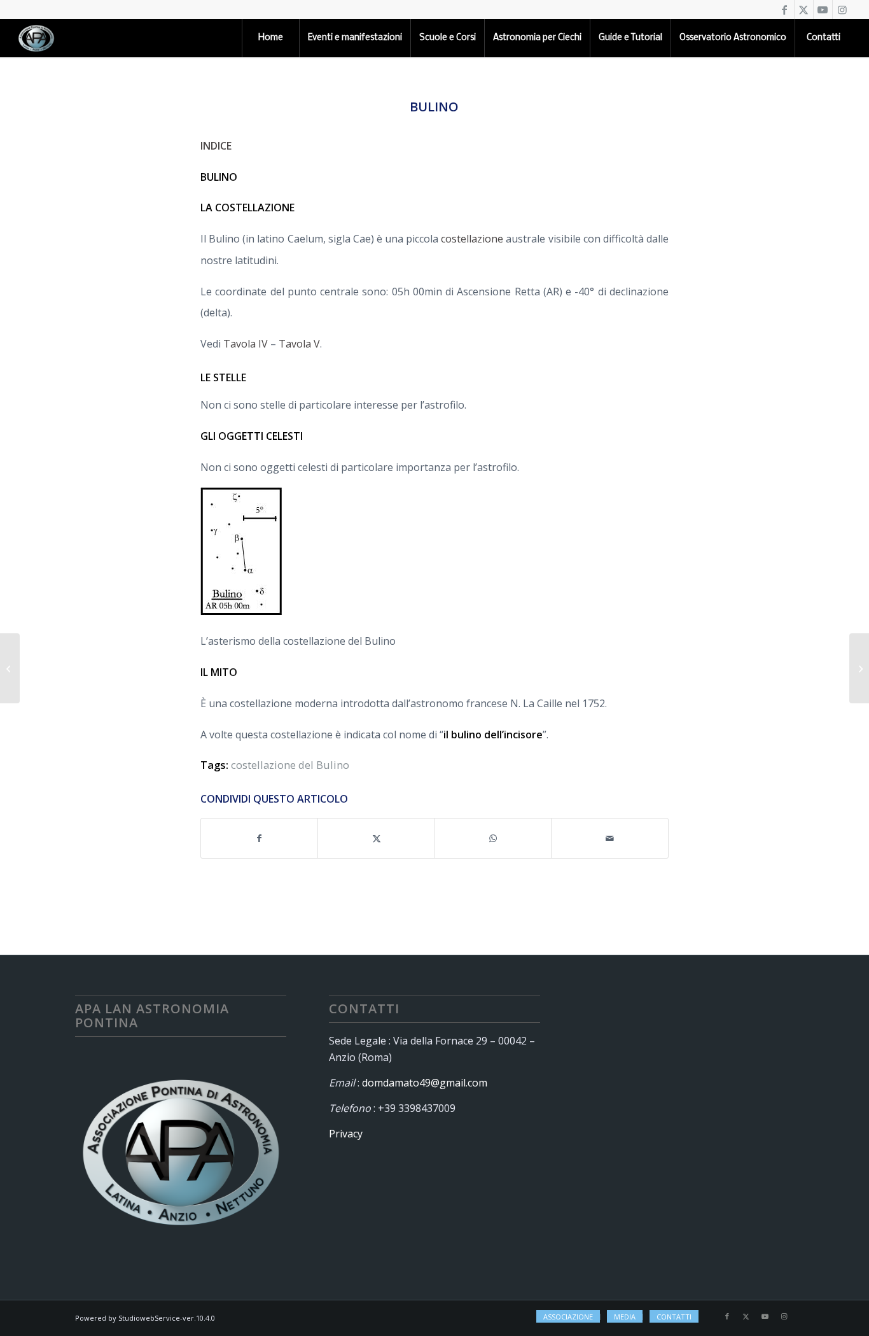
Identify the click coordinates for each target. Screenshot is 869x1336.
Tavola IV (245, 344)
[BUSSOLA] (10, 668)
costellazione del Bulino (290, 764)
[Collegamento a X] (804, 9)
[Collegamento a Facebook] (784, 9)
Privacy (346, 1134)
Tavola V (299, 344)
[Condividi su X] (376, 838)
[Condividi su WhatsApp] (493, 838)
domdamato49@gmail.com (424, 1083)
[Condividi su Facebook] (259, 838)
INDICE (216, 146)
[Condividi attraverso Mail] (610, 838)
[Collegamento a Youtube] (823, 9)
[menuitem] (270, 38)
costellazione (472, 239)
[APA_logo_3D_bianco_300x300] (36, 38)
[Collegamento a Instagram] (842, 9)
